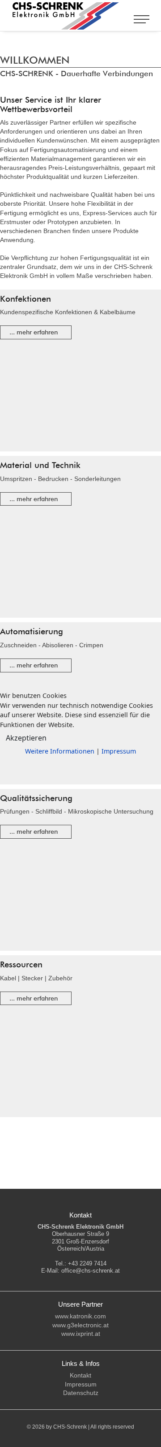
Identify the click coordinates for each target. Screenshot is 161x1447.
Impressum (119, 751)
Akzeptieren (26, 738)
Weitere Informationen (59, 751)
